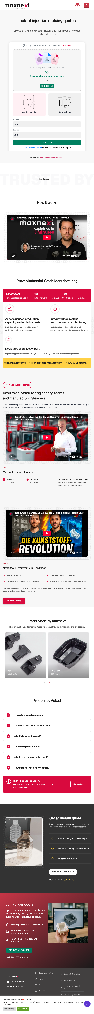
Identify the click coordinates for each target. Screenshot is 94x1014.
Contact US (69, 880)
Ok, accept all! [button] (22, 1009)
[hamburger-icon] (86, 5)
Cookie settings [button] (9, 1009)
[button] (44, 682)
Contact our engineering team (52, 157)
